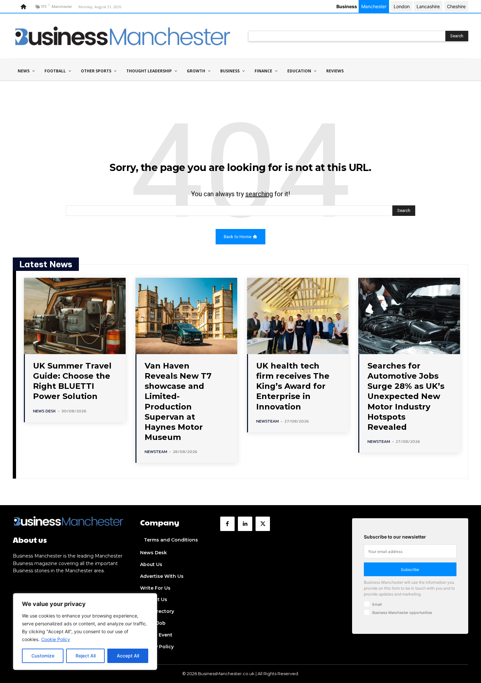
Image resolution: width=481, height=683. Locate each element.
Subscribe (410, 569)
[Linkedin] (245, 524)
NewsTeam (156, 451)
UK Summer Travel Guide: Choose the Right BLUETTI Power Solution (72, 381)
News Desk (44, 411)
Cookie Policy (55, 639)
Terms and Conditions (171, 540)
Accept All (128, 655)
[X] (263, 524)
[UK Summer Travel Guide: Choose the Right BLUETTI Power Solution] (75, 316)
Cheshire (456, 6)
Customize (42, 655)
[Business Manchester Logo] (123, 36)
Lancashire (428, 6)
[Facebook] (227, 524)
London (402, 6)
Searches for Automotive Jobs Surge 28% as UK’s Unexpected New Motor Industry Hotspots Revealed (405, 396)
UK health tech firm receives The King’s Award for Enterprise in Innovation (293, 386)
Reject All (86, 655)
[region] (85, 631)
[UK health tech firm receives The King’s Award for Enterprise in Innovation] (298, 316)
